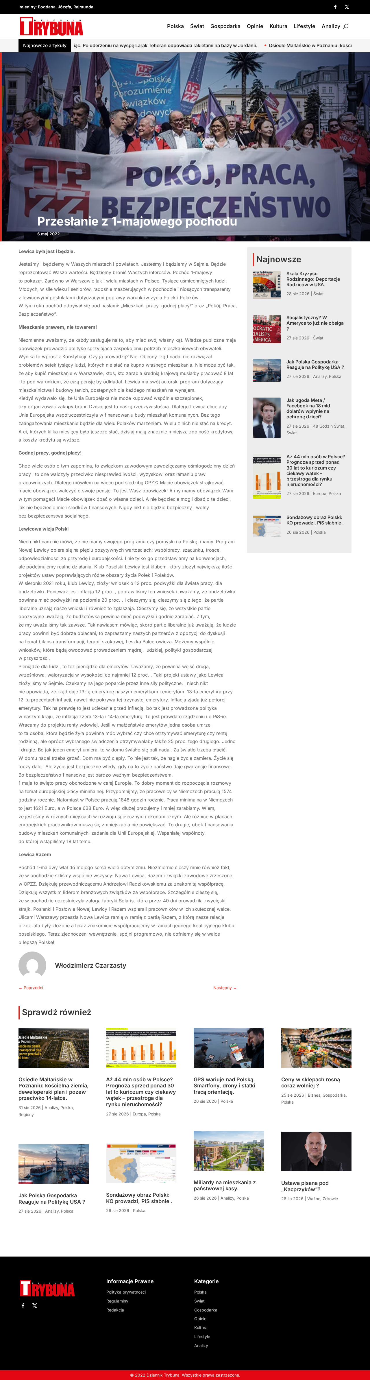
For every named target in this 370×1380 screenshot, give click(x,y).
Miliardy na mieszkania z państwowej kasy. (225, 1185)
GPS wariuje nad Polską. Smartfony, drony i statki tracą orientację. (224, 1085)
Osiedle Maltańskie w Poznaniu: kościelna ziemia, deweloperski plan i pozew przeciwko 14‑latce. (53, 1088)
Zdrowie (330, 1198)
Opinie (255, 26)
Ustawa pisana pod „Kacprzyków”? (305, 1186)
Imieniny (27, 6)
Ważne (313, 1198)
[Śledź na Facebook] (335, 7)
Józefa (64, 6)
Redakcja (115, 1309)
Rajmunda (83, 6)
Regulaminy (117, 1300)
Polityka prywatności (126, 1292)
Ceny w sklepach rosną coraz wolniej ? (310, 1082)
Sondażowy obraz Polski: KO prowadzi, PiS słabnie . (315, 520)
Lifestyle (304, 26)
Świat (197, 26)
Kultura (278, 26)
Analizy (331, 26)
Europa (319, 493)
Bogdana (47, 6)
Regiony (26, 1114)
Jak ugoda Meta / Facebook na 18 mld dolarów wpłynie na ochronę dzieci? (308, 408)
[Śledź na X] (347, 7)
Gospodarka (225, 26)
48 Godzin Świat (328, 426)
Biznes (314, 1095)
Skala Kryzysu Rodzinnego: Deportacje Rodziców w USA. (313, 279)
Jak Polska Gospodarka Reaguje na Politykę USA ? (315, 364)
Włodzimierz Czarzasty (90, 965)
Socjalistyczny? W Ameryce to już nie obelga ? (315, 323)
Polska (175, 26)
